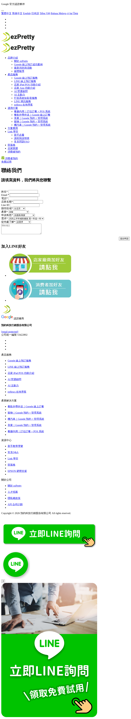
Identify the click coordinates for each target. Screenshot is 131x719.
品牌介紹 (13, 57)
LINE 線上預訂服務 (25, 81)
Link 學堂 (13, 131)
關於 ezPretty (21, 61)
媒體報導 (19, 71)
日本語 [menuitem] (35, 13)
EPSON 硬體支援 (17, 471)
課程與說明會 (21, 138)
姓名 (4, 191)
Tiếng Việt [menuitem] (45, 13)
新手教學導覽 (15, 446)
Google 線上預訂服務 (26, 78)
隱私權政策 (14, 498)
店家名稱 (7, 201)
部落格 (11, 145)
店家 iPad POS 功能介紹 (27, 84)
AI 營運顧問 (21, 91)
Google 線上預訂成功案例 (28, 64)
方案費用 (13, 128)
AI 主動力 (19, 94)
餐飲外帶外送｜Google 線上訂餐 (32, 114)
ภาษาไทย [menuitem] (72, 13)
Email (5, 195)
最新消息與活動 (23, 67)
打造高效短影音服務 (25, 98)
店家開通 (13, 148)
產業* (4, 211)
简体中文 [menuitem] (17, 13)
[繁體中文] (2, 10)
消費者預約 (14, 151)
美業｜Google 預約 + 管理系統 (31, 118)
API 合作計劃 (15, 504)
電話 (4, 198)
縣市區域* (7, 208)
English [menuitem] (27, 13)
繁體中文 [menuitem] (6, 13)
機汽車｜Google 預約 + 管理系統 (32, 124)
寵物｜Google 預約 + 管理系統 (31, 121)
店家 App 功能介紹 (24, 88)
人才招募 (13, 492)
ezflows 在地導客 (23, 104)
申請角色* (7, 215)
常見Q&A (13, 452)
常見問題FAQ (21, 141)
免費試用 (6, 161)
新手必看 (19, 135)
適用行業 (13, 108)
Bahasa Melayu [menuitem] (58, 13)
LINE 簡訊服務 (22, 101)
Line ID (5, 205)
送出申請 (124, 238)
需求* (4, 218)
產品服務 (13, 74)
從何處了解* (8, 221)
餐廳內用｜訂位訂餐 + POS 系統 (32, 111)
